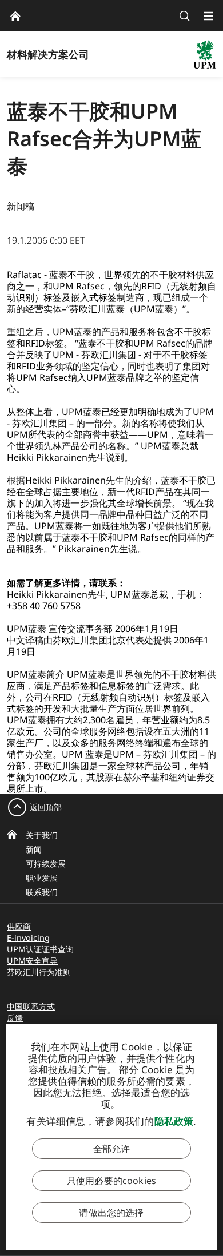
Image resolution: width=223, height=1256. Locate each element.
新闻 (34, 849)
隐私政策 (174, 1121)
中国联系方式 (31, 1006)
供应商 (19, 926)
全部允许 (111, 1148)
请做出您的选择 (111, 1212)
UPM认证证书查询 (40, 949)
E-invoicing (28, 937)
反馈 (15, 1017)
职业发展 (42, 877)
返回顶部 (46, 807)
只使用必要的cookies (111, 1180)
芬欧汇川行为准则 (39, 972)
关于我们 (42, 835)
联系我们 (42, 892)
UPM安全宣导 (32, 960)
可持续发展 (46, 863)
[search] (185, 15)
